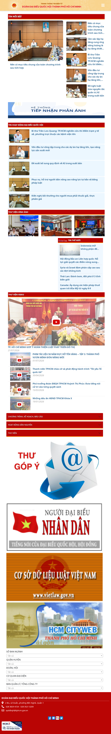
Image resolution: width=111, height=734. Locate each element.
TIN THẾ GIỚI (74, 240)
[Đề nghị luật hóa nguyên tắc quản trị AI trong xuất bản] (45, 59)
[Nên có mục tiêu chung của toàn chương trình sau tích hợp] (26, 59)
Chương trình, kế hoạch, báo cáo (25, 416)
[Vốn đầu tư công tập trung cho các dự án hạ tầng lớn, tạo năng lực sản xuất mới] (40, 59)
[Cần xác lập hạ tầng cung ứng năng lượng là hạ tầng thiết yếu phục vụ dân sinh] (31, 59)
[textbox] (54, 656)
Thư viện (12, 433)
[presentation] (10, 226)
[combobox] (54, 656)
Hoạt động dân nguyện (20, 424)
